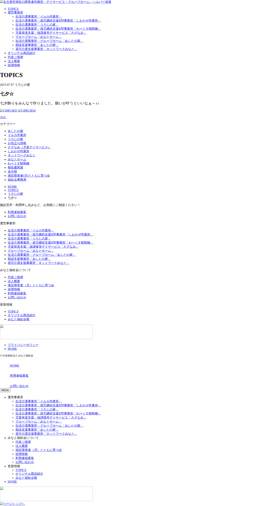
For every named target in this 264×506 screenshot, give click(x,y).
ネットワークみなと (22, 155)
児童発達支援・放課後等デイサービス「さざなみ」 (51, 32)
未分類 (12, 171)
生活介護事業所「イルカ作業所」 (38, 16)
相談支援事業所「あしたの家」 (37, 45)
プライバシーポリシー (23, 345)
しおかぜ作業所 (18, 151)
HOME (12, 348)
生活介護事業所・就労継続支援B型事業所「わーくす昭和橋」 (58, 28)
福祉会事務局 (17, 179)
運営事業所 (15, 12)
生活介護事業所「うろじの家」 (37, 24)
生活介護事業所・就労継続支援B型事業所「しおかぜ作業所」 (58, 20)
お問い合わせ (17, 216)
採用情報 (14, 65)
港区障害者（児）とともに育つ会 (31, 285)
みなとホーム (17, 159)
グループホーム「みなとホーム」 (38, 36)
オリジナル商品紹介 (22, 53)
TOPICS (13, 8)
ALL (3, 117)
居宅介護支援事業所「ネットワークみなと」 (46, 49)
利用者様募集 (17, 212)
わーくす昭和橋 (18, 163)
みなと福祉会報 (18, 319)
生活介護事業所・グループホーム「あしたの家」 (49, 40)
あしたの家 (15, 131)
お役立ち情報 (17, 143)
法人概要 (14, 61)
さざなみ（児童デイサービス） (29, 147)
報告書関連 (15, 167)
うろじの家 (15, 139)
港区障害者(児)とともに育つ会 (29, 175)
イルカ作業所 (17, 135)
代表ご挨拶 (15, 57)
